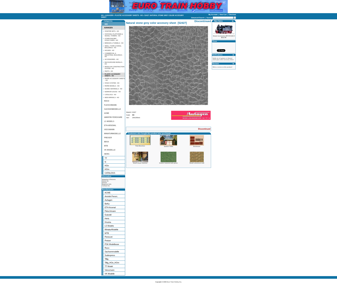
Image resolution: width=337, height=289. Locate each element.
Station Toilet (168, 146)
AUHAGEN (109, 15)
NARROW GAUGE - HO (113, 91)
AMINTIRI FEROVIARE (113, 117)
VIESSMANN (109, 129)
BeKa (107, 204)
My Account (213, 15)
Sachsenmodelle (112, 251)
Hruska (108, 222)
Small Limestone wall (196, 163)
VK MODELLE (109, 150)
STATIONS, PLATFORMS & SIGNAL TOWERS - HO (114, 35)
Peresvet (108, 237)
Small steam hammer (140, 163)
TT (106, 158)
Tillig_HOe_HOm (112, 263)
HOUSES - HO (109, 50)
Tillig (106, 259)
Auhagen (108, 200)
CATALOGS (110, 173)
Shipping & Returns (109, 179)
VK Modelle (110, 274)
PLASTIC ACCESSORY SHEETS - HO (129, 15)
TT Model (109, 266)
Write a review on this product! (222, 67)
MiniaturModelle (111, 229)
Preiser (108, 240)
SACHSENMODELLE (112, 109)
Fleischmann (110, 211)
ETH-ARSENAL (110, 125)
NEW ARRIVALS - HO (112, 97)
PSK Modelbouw (112, 244)
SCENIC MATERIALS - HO (113, 89)
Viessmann (109, 270)
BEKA (106, 142)
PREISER (108, 138)
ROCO (106, 101)
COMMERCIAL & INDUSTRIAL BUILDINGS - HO (114, 54)
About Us (105, 181)
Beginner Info (106, 184)
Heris (107, 218)
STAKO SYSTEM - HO (112, 83)
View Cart (223, 15)
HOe (107, 165)
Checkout (232, 15)
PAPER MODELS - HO (112, 86)
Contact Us (106, 186)
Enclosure (196, 146)
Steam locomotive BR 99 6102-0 (224, 36)
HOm (107, 169)
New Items (218, 21)
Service (104, 182)
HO (102, 15)
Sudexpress (110, 255)
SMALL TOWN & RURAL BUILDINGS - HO (113, 46)
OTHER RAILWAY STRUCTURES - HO (111, 39)
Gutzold (108, 215)
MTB (106, 146)
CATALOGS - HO (110, 94)
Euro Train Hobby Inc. (174, 282)
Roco (107, 248)
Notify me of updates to (223, 58)
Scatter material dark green (168, 163)
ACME (106, 113)
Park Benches (140, 146)
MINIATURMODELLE (112, 134)
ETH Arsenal (110, 207)
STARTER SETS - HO (112, 31)
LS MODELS (109, 121)
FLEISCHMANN (110, 105)
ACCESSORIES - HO (112, 59)
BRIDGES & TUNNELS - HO (114, 43)
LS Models (109, 226)
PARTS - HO (109, 71)
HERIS (106, 154)
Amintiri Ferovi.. (111, 196)
